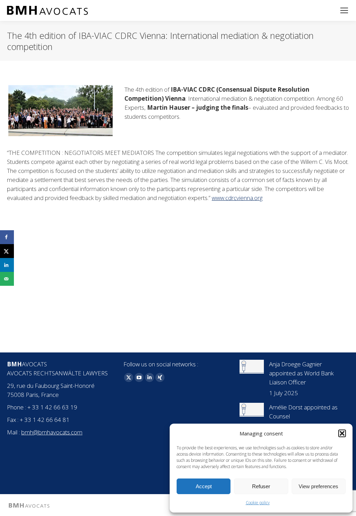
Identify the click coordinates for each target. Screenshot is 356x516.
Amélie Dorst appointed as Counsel (303, 411)
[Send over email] (7, 279)
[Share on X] (7, 251)
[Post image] (252, 367)
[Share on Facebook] (7, 237)
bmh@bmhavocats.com (51, 432)
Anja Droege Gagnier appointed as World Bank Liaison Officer (301, 373)
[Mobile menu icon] (344, 10)
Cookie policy (258, 503)
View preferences (318, 486)
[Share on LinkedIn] (7, 265)
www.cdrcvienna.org (237, 198)
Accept (204, 486)
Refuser (261, 486)
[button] (342, 433)
